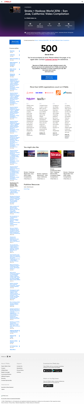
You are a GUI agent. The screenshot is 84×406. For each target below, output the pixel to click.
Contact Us (19, 366)
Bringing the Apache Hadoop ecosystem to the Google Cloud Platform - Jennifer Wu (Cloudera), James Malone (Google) (15, 200)
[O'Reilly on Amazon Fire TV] (48, 386)
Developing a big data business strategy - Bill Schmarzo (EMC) (14, 185)
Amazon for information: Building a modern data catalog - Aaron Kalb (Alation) (15, 239)
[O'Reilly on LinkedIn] (7, 356)
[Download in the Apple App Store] (47, 371)
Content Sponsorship (6, 380)
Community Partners (6, 374)
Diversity (3, 378)
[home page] (7, 1)
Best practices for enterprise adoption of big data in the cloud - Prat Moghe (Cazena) (15, 267)
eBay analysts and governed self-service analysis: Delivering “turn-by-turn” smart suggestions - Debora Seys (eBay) (15, 210)
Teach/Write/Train (5, 366)
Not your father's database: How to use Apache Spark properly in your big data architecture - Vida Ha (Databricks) (15, 231)
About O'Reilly (5, 363)
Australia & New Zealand (7, 387)
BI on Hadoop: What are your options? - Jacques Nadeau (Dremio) (15, 304)
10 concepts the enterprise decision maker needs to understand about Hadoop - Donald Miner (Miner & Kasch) (14, 248)
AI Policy (19, 372)
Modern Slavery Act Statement (32, 402)
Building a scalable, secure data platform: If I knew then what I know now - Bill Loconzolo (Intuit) (15, 325)
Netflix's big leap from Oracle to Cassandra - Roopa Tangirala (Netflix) (15, 285)
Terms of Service (4, 402)
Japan (2, 389)
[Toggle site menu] (1, 1)
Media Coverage (5, 372)
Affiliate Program (5, 376)
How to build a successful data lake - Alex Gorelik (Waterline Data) (15, 192)
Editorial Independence (21, 402)
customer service (51, 59)
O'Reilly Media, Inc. (68, 26)
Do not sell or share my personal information (10, 398)
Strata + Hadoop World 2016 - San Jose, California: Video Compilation (52, 40)
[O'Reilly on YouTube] (9, 356)
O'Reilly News (4, 370)
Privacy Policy (20, 370)
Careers (3, 368)
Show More (12, 349)
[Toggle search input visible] (82, 1)
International (5, 384)
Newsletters (19, 368)
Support (19, 363)
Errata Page (27, 189)
